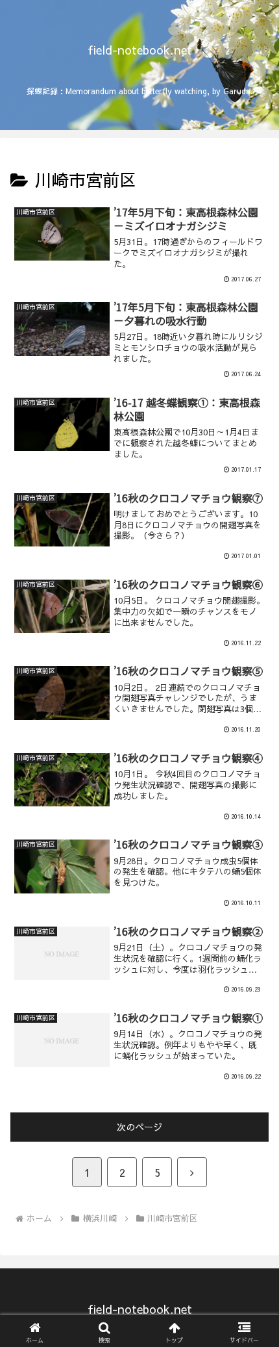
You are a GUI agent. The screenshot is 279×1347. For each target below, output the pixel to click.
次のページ (139, 1126)
